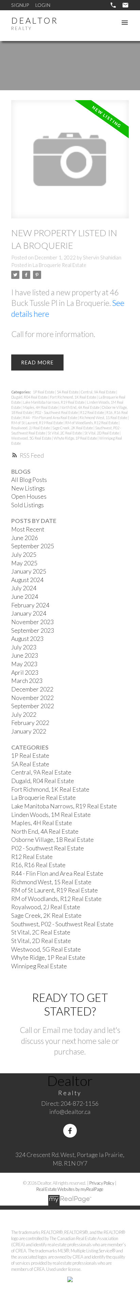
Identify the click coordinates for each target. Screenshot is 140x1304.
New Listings (28, 488)
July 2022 (23, 714)
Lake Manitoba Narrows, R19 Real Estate (54, 402)
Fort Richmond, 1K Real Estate (73, 397)
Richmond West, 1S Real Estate (104, 417)
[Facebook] (70, 1131)
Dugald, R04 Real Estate (29, 397)
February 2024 (30, 605)
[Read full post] (70, 163)
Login (42, 5)
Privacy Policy (101, 1183)
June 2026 (24, 537)
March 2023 (26, 680)
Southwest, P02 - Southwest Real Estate (62, 924)
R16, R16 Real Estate (38, 865)
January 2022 (28, 731)
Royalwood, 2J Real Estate (31, 428)
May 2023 (24, 664)
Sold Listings (27, 505)
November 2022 (32, 697)
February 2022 (30, 722)
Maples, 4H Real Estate (40, 407)
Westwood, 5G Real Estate (31, 438)
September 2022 (32, 706)
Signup (20, 5)
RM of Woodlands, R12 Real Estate (92, 422)
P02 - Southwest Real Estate (56, 412)
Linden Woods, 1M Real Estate (51, 814)
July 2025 (23, 554)
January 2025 (28, 571)
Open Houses (29, 496)
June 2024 (24, 596)
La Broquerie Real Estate (59, 265)
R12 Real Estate (92, 412)
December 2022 (32, 689)
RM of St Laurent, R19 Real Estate (37, 422)
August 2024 (27, 579)
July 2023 (23, 647)
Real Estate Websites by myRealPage (69, 1189)
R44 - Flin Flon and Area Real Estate (50, 417)
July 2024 (23, 588)
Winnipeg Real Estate (39, 966)
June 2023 (24, 655)
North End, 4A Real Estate (80, 407)
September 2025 (32, 546)
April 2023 (24, 672)
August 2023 (27, 638)
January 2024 (28, 613)
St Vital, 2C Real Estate (65, 433)
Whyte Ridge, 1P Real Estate (76, 438)
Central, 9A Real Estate (98, 392)
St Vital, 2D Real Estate (102, 433)
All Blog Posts (29, 479)
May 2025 (24, 563)
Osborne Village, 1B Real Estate (52, 839)
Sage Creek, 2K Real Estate (72, 428)
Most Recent (27, 529)
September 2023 (32, 630)
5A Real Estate (68, 392)
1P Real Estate (44, 392)
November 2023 (32, 622)
